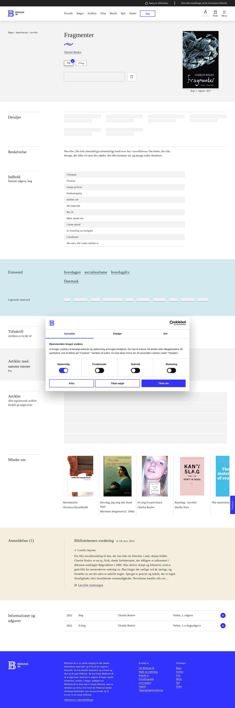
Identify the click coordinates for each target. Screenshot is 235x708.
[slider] (200, 62)
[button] (145, 615)
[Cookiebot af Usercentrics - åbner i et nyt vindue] (172, 323)
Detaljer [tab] (117, 333)
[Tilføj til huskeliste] (131, 76)
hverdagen (72, 272)
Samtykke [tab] (69, 333)
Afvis (71, 383)
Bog (68, 63)
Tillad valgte (117, 383)
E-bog (81, 63)
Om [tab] (165, 333)
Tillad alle (163, 383)
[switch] (99, 370)
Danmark (71, 281)
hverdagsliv (120, 272)
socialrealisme (95, 272)
